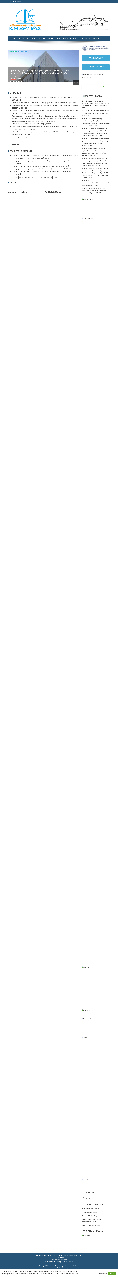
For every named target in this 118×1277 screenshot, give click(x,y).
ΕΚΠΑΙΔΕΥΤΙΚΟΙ (53, 38)
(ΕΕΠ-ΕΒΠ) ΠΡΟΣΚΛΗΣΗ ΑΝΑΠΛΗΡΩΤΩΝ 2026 (27, 124)
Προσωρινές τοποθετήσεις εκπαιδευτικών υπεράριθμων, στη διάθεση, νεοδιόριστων (40, 103)
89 (29, 177)
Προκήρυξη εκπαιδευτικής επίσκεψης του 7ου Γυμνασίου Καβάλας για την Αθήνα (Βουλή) (41, 171)
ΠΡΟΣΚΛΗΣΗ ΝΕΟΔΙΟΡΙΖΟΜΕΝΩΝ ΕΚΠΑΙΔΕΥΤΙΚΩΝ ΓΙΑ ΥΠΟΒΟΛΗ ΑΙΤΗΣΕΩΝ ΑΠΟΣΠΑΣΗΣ (42, 97)
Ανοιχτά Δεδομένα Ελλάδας (90, 1208)
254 (14, 146)
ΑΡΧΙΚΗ (13, 38)
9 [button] (23, 81)
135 (55, 177)
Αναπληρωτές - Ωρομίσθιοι (17, 192)
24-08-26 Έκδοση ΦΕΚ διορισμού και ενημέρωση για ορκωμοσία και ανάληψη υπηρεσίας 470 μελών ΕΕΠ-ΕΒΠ (94, 191)
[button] (74, 82)
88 (26, 177)
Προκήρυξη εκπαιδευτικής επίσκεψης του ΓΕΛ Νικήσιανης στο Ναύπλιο (36, 166)
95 (48, 177)
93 (42, 177)
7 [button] (19, 81)
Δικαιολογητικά (83, 38)
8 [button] (21, 81)
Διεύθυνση (22, 38)
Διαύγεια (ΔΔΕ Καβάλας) (89, 1216)
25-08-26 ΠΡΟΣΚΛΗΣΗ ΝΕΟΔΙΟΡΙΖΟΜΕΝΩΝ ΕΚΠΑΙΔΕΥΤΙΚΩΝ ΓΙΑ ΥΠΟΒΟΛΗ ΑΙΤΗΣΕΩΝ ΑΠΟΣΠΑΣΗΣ (95, 113)
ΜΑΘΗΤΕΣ (42, 38)
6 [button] (18, 81)
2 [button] (12, 81)
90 (32, 177)
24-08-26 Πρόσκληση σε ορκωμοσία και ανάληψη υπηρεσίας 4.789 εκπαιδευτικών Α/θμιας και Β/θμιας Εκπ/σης (95, 183)
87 (23, 177)
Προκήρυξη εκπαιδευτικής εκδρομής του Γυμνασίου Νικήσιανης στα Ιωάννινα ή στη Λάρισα (42, 161)
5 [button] (16, 81)
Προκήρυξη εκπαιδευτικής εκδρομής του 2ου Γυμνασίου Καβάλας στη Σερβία (37, 169)
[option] (43, 67)
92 (38, 177)
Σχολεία (32, 38)
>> (18, 146)
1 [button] (10, 81)
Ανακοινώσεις (12, 51)
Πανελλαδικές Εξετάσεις (53, 192)
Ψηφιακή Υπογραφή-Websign (91, 1225)
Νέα (100, 96)
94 (45, 177)
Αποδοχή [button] (112, 1273)
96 (51, 177)
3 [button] (13, 81)
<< (13, 177)
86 (20, 177)
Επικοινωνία (96, 38)
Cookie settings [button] (102, 1273)
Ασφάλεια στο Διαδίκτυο (89, 1212)
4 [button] (15, 81)
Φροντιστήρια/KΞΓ (67, 38)
